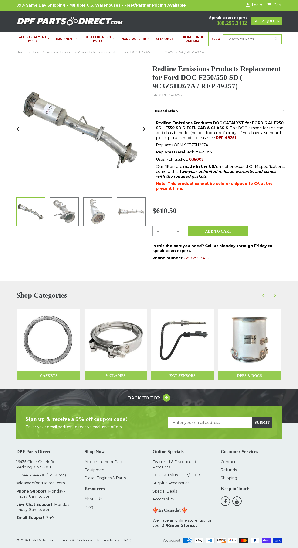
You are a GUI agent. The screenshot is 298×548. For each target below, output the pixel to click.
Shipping (229, 478)
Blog (89, 507)
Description (166, 111)
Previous (18, 129)
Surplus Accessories (170, 483)
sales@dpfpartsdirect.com (40, 483)
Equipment (95, 470)
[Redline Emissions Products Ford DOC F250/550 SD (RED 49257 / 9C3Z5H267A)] (81, 129)
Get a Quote (266, 21)
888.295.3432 (231, 23)
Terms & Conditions (77, 540)
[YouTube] (237, 501)
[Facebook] (225, 501)
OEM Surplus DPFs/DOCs (176, 475)
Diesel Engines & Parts (105, 478)
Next (144, 129)
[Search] (276, 38)
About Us (93, 499)
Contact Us (231, 462)
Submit (262, 422)
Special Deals (164, 491)
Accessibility (163, 499)
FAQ (127, 540)
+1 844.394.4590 (31, 475)
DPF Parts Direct (43, 540)
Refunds (229, 470)
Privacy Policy (108, 540)
